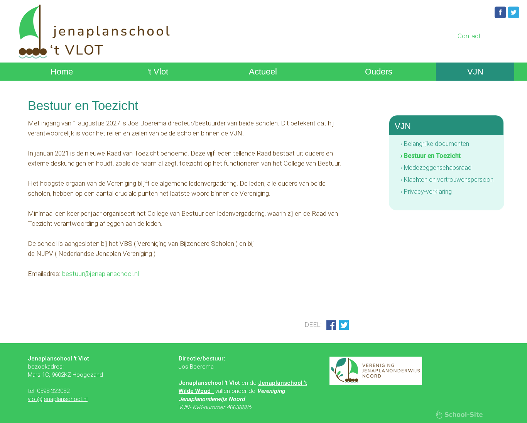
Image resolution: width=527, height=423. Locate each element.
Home (62, 71)
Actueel (263, 71)
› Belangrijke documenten (434, 143)
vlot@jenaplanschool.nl (58, 399)
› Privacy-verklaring (426, 191)
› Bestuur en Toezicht (430, 155)
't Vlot (157, 71)
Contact (469, 36)
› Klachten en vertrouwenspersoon (446, 179)
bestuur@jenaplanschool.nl (100, 273)
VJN (475, 71)
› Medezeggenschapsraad (435, 167)
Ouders (378, 71)
